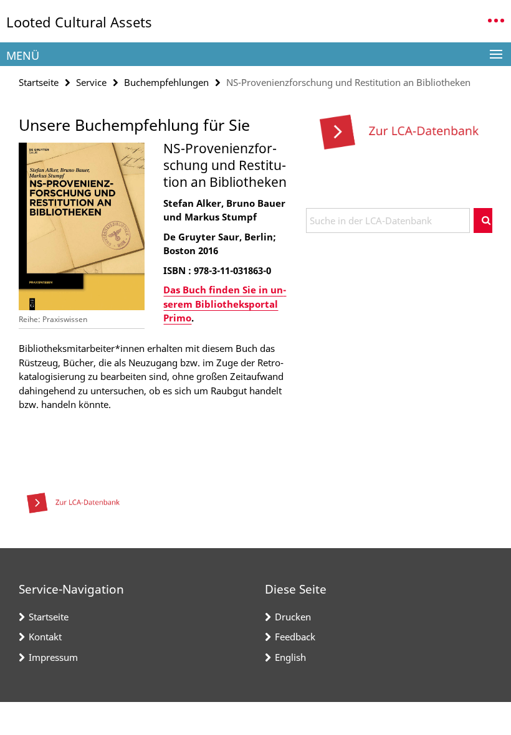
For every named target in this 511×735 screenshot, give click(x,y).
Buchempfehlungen (166, 82)
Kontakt (45, 636)
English (290, 657)
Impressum (53, 657)
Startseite (39, 82)
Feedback (295, 636)
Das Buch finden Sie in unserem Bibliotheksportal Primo (224, 303)
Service (91, 82)
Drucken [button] (293, 616)
